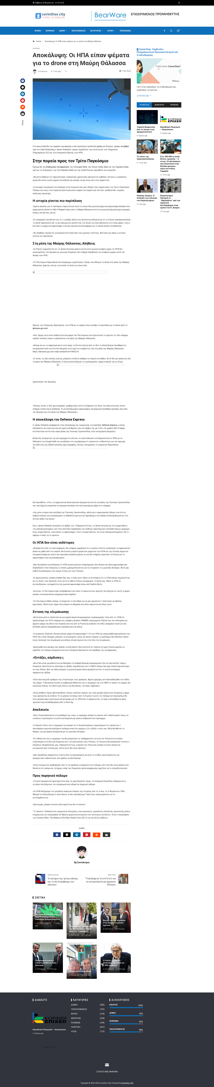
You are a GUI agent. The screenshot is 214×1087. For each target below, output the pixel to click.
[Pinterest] (22, 100)
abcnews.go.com (40, 328)
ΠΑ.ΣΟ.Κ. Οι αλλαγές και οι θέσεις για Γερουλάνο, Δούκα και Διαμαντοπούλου (47, 916)
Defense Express (109, 425)
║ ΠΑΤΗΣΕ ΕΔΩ (143, 96)
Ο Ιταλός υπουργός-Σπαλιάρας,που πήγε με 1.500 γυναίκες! (113, 962)
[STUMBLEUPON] (96, 835)
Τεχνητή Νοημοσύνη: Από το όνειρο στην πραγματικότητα (146, 129)
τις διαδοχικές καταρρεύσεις (56, 167)
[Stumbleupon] (22, 107)
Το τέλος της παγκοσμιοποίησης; (145, 157)
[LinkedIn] (22, 94)
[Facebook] (22, 80)
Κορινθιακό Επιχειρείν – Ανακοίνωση (170, 128)
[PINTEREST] (86, 834)
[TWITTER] (67, 834)
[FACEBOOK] (57, 834)
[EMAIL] (106, 834)
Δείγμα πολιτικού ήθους (80, 971)
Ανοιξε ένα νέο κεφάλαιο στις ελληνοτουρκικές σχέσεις (114, 922)
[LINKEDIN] (76, 834)
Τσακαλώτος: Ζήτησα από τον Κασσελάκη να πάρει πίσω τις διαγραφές (81, 928)
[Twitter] (22, 87)
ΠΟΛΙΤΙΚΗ (36, 48)
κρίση (99, 146)
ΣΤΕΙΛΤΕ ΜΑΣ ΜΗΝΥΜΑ (107, 1072)
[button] (44, 1047)
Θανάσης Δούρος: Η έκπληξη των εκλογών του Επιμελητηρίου (147, 198)
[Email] (22, 113)
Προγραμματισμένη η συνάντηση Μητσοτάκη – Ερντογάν (46, 962)
